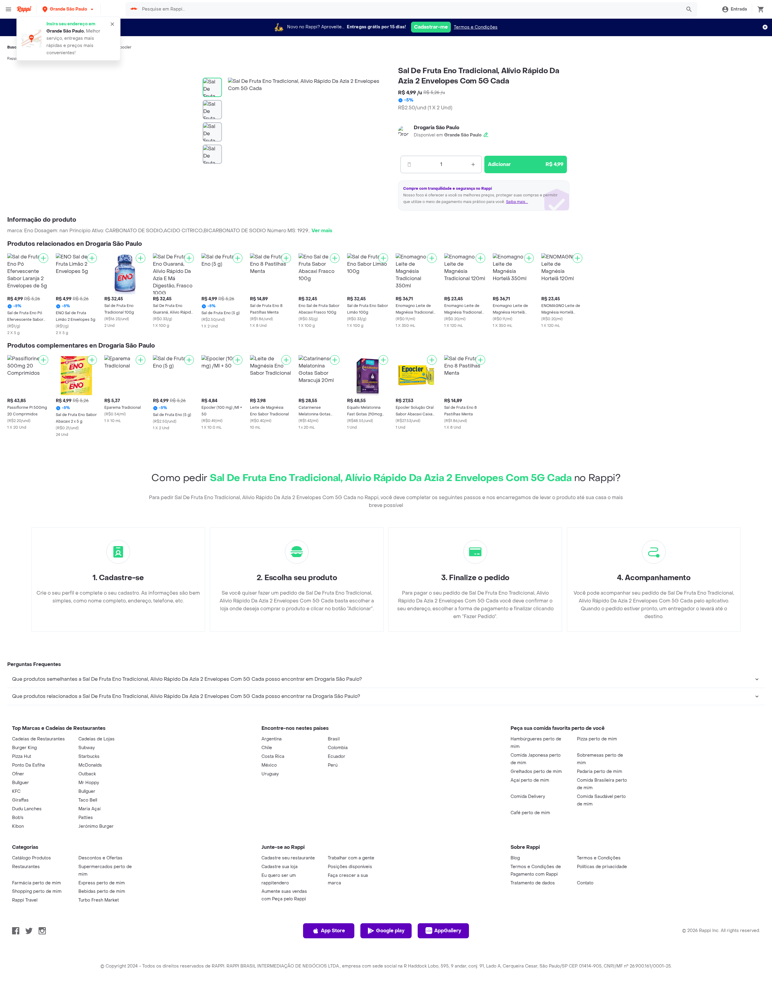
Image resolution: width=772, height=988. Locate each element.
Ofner (18, 774)
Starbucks (89, 756)
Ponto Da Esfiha (28, 765)
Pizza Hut (21, 756)
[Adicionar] (43, 258)
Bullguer (20, 783)
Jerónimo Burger (96, 826)
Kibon (18, 826)
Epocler (124, 47)
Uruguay (270, 774)
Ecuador (336, 756)
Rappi (12, 58)
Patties (85, 818)
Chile (266, 748)
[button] (68, 9)
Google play (390, 930)
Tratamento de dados (533, 883)
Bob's (18, 818)
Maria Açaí (89, 809)
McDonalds (90, 765)
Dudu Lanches (27, 809)
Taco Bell (87, 800)
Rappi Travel (24, 900)
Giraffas (20, 800)
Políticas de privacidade (602, 867)
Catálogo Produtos (31, 858)
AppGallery (447, 930)
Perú (332, 765)
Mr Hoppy (88, 783)
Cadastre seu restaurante (288, 858)
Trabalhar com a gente (351, 858)
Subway (86, 748)
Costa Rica (272, 756)
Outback (87, 774)
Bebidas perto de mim (101, 891)
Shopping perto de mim (37, 891)
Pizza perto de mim (597, 739)
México (269, 765)
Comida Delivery (528, 796)
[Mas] (473, 164)
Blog (515, 858)
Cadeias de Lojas (96, 739)
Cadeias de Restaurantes (38, 739)
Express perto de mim (101, 883)
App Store (333, 930)
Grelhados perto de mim (536, 771)
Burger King (24, 748)
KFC (16, 791)
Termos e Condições (476, 27)
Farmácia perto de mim (36, 883)
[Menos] (409, 164)
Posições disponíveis (350, 867)
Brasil (334, 739)
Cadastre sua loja (279, 867)
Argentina (271, 739)
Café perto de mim (530, 813)
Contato (585, 883)
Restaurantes (26, 867)
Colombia (338, 748)
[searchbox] (409, 9)
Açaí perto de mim (530, 780)
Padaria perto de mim (599, 771)
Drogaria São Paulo (436, 127)
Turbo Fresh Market (98, 900)
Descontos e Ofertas (100, 858)
